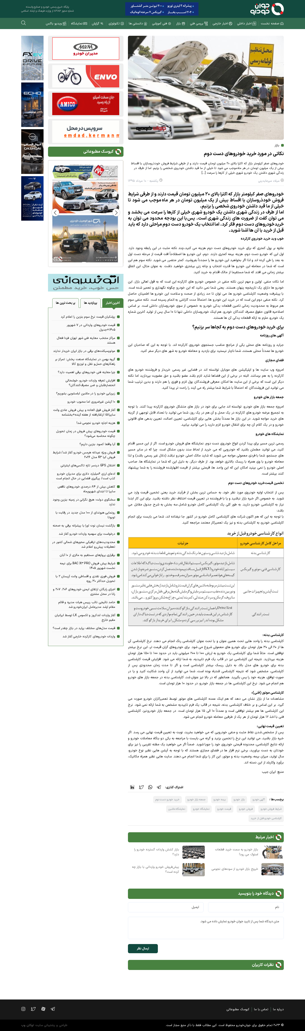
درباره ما (278, 1009)
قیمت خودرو (224, 809)
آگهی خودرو (259, 800)
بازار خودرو (239, 800)
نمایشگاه (77, 23)
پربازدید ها (90, 303)
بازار (178, 23)
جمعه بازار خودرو (196, 800)
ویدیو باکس (54, 23)
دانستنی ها (136, 23)
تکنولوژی (114, 23)
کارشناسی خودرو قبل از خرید (266, 818)
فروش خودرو (246, 809)
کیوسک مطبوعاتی (237, 1009)
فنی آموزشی (159, 23)
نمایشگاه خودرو (201, 809)
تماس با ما (261, 1009)
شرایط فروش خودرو (271, 809)
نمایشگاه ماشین (176, 809)
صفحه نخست (270, 23)
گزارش (95, 23)
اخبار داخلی (244, 23)
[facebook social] (45, 1009)
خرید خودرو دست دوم (167, 800)
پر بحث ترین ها (65, 303)
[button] (55, 212)
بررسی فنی (196, 23)
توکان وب (27, 1025)
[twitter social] (35, 1009)
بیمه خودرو (219, 800)
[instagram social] (25, 1009)
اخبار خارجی (220, 23)
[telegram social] (55, 1009)
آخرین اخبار (113, 303)
